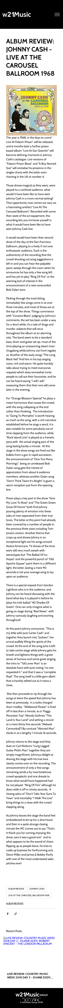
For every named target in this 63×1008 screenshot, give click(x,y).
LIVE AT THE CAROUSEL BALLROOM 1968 (28, 895)
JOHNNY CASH (37, 888)
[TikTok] (33, 1000)
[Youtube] (35, 1000)
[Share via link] (15, 913)
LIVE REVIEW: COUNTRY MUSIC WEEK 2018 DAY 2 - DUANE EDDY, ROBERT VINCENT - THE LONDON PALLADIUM (29, 975)
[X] (30, 1000)
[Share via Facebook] (7, 913)
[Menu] (57, 14)
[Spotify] (38, 1000)
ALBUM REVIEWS (14, 903)
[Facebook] (25, 1000)
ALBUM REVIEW (16, 888)
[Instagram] (28, 1000)
